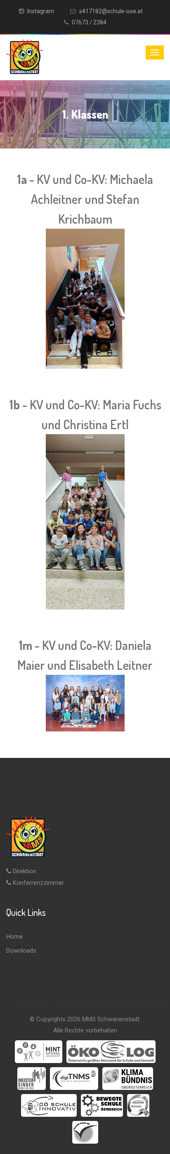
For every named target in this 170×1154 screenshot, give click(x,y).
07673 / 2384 (89, 22)
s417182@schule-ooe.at (111, 11)
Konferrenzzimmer (37, 882)
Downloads (21, 950)
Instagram (40, 11)
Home (14, 936)
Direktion (23, 871)
